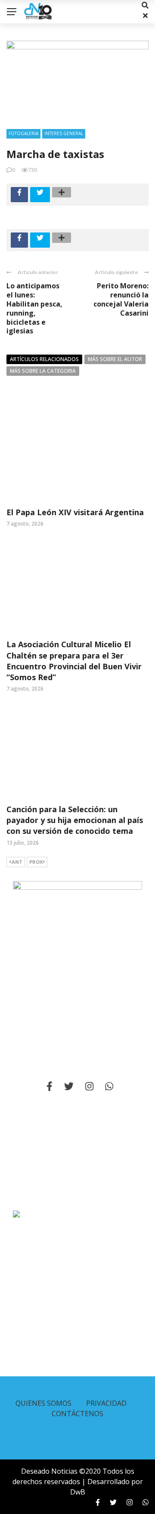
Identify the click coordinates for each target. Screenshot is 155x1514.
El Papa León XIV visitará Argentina (75, 512)
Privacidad (106, 1403)
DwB (77, 1492)
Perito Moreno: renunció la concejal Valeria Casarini (121, 299)
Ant (17, 862)
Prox (36, 862)
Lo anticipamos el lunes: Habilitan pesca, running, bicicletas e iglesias (34, 308)
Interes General (63, 133)
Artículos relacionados (44, 359)
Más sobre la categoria (43, 370)
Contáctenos (77, 1413)
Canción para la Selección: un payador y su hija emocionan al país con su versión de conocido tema (74, 820)
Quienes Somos (43, 1403)
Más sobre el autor (115, 359)
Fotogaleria (23, 133)
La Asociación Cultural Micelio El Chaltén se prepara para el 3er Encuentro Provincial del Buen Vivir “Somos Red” (74, 660)
